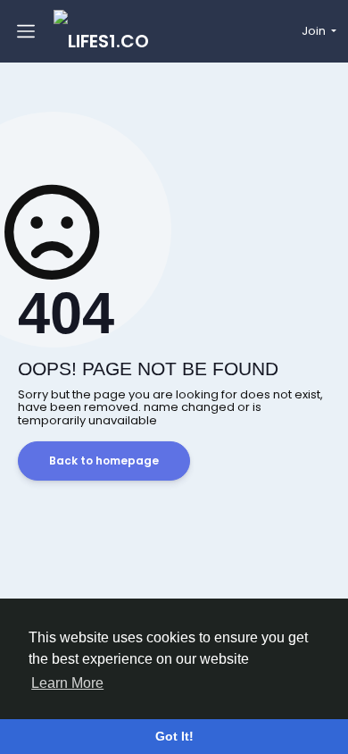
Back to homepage (104, 460)
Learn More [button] (67, 683)
